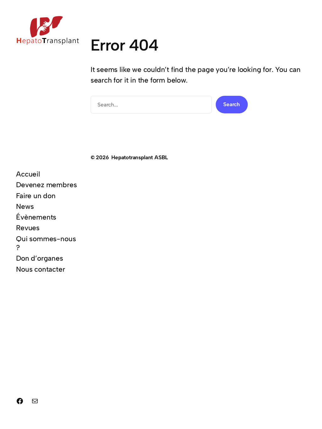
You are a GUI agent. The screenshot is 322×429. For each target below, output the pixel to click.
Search (231, 104)
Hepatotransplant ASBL (139, 157)
